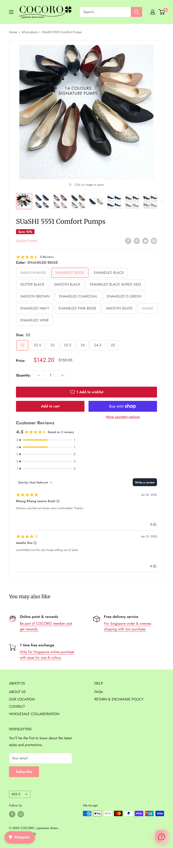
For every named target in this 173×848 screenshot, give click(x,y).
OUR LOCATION (22, 699)
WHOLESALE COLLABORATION (34, 713)
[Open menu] (11, 12)
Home (13, 32)
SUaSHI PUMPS (26, 241)
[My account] (152, 11)
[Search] (136, 12)
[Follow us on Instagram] (21, 814)
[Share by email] (154, 240)
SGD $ (15, 794)
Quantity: (23, 375)
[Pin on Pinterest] (137, 240)
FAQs (98, 691)
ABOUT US (17, 691)
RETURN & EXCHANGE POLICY (118, 699)
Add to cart (50, 406)
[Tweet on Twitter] (145, 240)
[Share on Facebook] (128, 240)
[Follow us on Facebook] (12, 814)
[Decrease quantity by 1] (38, 375)
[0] (162, 12)
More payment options (123, 416)
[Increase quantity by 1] (62, 375)
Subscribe (24, 771)
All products (30, 32)
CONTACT (17, 706)
